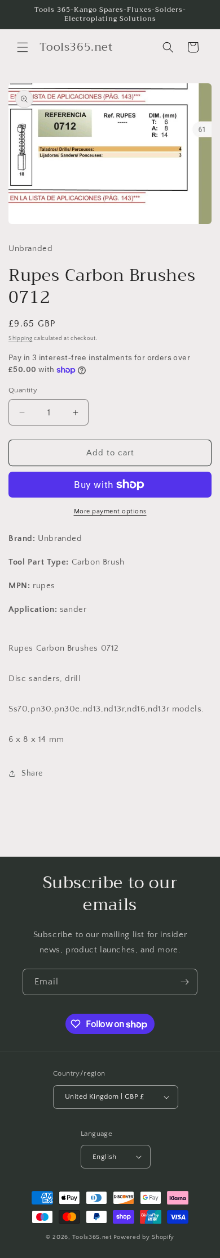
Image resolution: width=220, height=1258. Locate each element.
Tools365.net (91, 1237)
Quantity (22, 390)
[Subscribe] (184, 982)
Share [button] (32, 773)
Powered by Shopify (144, 1237)
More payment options (110, 511)
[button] (22, 47)
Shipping (20, 338)
